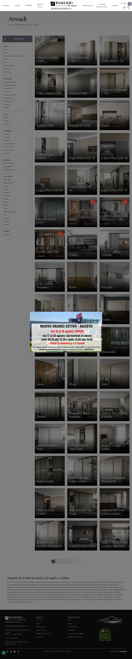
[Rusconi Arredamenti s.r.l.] (63, 5)
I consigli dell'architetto (102, 5)
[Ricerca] (128, 7)
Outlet (17, 6)
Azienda (28, 5)
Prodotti (5, 6)
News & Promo (40, 5)
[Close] (100, 309)
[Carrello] (124, 7)
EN (125, 3)
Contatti (115, 6)
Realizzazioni (88, 6)
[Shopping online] (129, 4)
